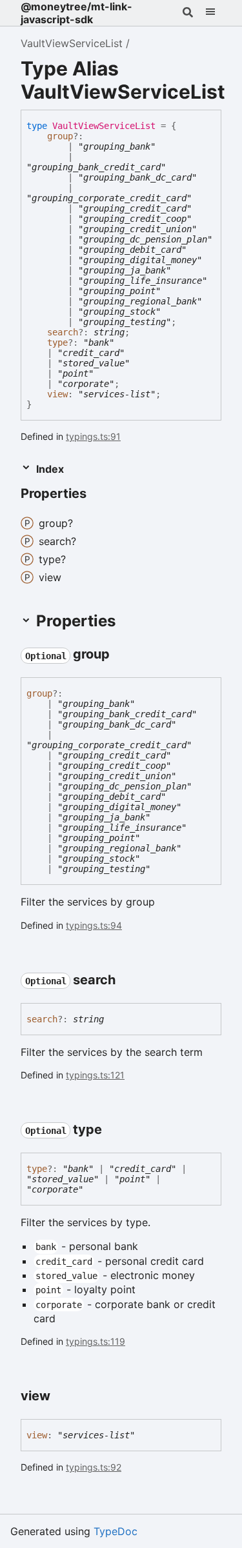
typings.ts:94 (94, 925)
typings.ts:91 (93, 436)
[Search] (187, 13)
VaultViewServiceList (72, 43)
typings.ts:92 (93, 1467)
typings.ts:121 (95, 1074)
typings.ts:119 (95, 1341)
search (62, 332)
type (57, 342)
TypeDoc (115, 1531)
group (60, 136)
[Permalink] (98, 494)
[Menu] (210, 13)
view (57, 394)
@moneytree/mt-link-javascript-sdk (76, 13)
